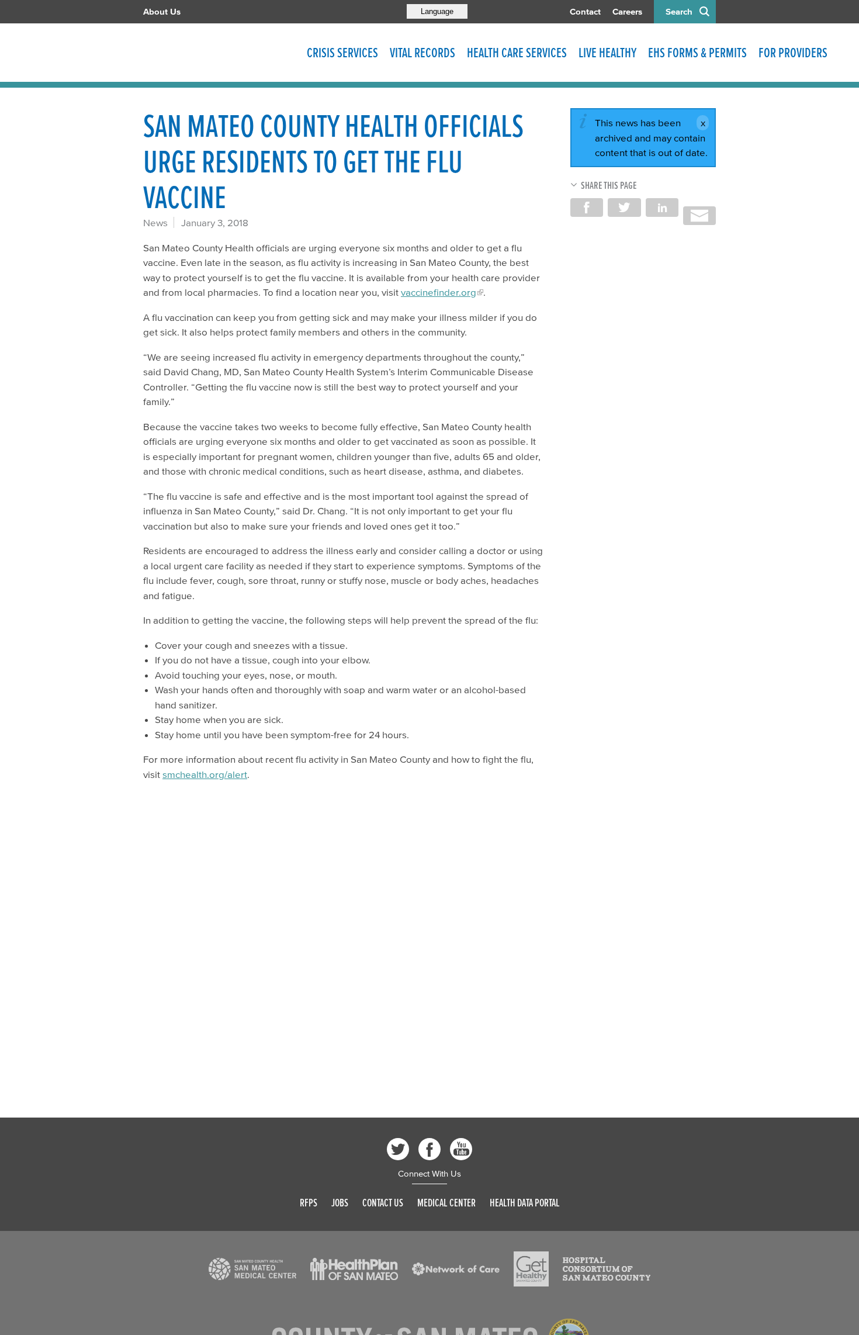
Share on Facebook (586, 207)
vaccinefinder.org (438, 292)
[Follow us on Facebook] (429, 1149)
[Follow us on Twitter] (398, 1149)
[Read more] (252, 1269)
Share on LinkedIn (662, 207)
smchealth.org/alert (204, 774)
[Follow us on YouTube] (461, 1149)
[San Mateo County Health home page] (219, 52)
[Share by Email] (699, 215)
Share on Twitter (624, 207)
